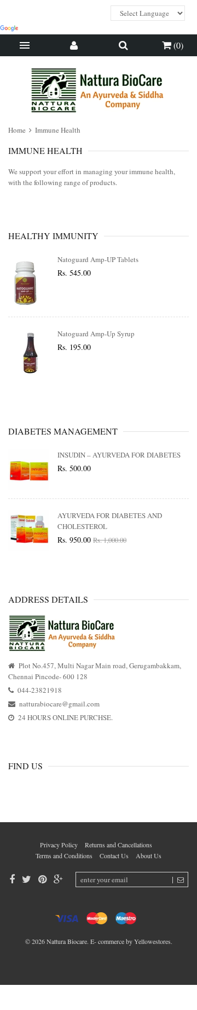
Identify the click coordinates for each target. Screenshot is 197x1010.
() (177, 45)
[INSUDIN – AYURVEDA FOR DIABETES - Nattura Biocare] (28, 469)
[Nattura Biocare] (98, 90)
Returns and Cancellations (118, 844)
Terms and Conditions (64, 855)
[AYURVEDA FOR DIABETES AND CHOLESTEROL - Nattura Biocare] (28, 530)
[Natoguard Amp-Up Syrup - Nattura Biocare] (28, 355)
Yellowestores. (153, 941)
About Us (148, 855)
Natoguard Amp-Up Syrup (96, 333)
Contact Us (114, 855)
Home (17, 130)
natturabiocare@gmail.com (59, 704)
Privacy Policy (59, 844)
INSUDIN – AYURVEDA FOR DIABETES (119, 455)
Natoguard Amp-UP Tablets (97, 259)
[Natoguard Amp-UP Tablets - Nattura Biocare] (28, 281)
